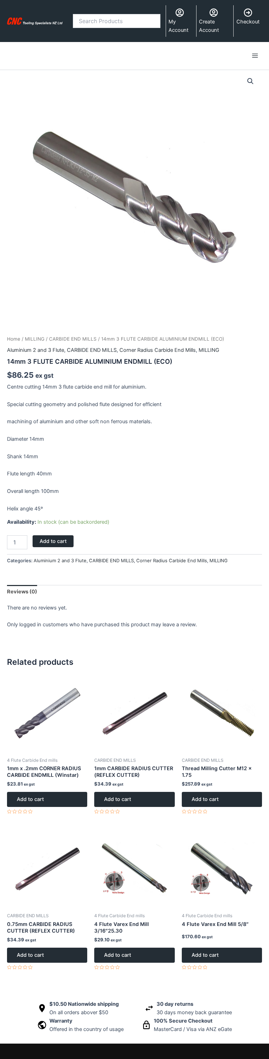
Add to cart (53, 541)
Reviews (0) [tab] (22, 591)
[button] (250, 81)
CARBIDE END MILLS (73, 339)
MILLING (34, 339)
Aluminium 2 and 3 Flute (35, 350)
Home (13, 339)
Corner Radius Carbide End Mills (157, 350)
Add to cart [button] (30, 799)
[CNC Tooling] (35, 21)
